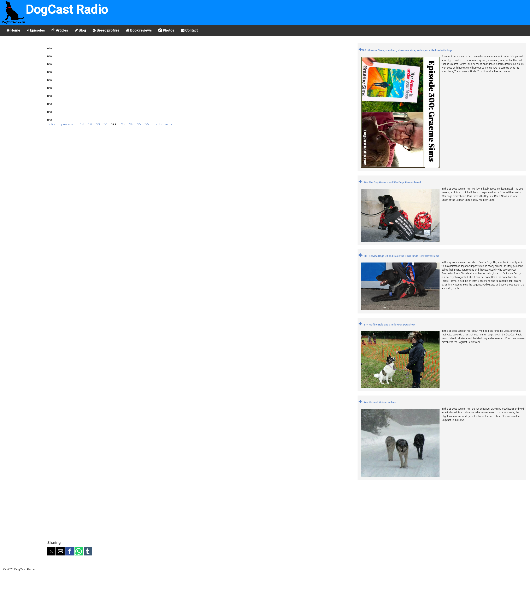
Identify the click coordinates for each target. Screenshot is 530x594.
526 (146, 124)
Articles (61, 30)
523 (121, 124)
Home (15, 30)
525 (138, 124)
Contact (191, 30)
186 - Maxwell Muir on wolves (379, 402)
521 (105, 124)
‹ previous (66, 124)
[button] (51, 551)
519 (89, 124)
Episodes (37, 30)
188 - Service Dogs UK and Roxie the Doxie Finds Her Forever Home (400, 256)
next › (157, 124)
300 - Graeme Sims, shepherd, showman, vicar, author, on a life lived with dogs (407, 50)
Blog (82, 30)
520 (97, 124)
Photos (168, 30)
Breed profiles (107, 30)
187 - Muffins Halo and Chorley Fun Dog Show (388, 324)
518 (80, 124)
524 (130, 124)
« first (53, 124)
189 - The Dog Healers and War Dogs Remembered (391, 182)
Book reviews (140, 30)
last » (168, 124)
